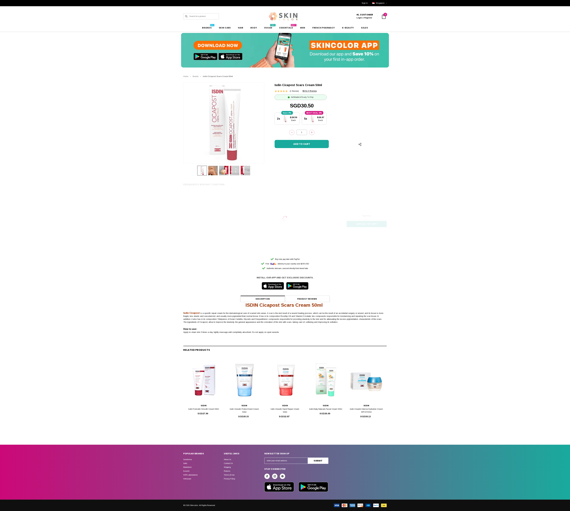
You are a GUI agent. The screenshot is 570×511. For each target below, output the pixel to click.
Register (368, 18)
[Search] (186, 16)
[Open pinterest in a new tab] (282, 476)
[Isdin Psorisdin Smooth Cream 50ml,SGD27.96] (203, 380)
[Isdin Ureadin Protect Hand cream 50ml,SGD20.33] (244, 380)
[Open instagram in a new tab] (274, 476)
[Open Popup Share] (360, 144)
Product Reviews (307, 299)
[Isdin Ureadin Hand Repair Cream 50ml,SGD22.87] (285, 380)
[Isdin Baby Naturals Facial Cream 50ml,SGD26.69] (325, 380)
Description (263, 299)
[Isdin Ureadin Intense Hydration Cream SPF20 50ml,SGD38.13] (366, 380)
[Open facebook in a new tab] (267, 476)
